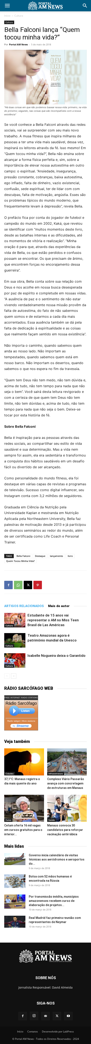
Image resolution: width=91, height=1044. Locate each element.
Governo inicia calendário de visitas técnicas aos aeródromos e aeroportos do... (56, 859)
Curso (8, 819)
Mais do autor (59, 606)
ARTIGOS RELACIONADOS (24, 606)
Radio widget (13, 721)
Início (7, 15)
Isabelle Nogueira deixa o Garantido (56, 655)
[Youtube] (68, 1016)
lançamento (56, 555)
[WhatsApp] (18, 585)
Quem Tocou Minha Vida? (20, 561)
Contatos (32, 1031)
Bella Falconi (23, 555)
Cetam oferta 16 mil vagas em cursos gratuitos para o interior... (23, 830)
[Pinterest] (37, 585)
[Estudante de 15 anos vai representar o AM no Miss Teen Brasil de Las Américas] (14, 620)
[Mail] (45, 1016)
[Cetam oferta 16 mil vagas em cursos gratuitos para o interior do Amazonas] (24, 808)
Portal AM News (18, 44)
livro (70, 555)
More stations (28, 721)
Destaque (40, 555)
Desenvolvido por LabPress (58, 1031)
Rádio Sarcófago (21, 703)
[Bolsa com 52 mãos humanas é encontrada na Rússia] (14, 881)
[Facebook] (8, 585)
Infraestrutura (55, 773)
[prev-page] (7, 676)
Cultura (18, 15)
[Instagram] (34, 1016)
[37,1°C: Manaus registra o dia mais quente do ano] (24, 761)
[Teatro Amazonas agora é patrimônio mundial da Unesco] (14, 640)
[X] (28, 585)
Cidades (10, 773)
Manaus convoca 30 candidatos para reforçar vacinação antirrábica (65, 830)
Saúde (51, 819)
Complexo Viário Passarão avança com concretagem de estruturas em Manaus (65, 783)
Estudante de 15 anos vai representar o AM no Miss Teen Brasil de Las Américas (53, 620)
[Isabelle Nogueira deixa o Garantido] (14, 660)
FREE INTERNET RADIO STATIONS (21, 698)
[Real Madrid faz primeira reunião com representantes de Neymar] (14, 921)
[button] (7, 5)
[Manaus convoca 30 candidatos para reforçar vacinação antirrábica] (67, 808)
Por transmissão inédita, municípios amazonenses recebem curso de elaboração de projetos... (54, 901)
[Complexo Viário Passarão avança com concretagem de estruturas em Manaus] (67, 761)
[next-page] (13, 676)
